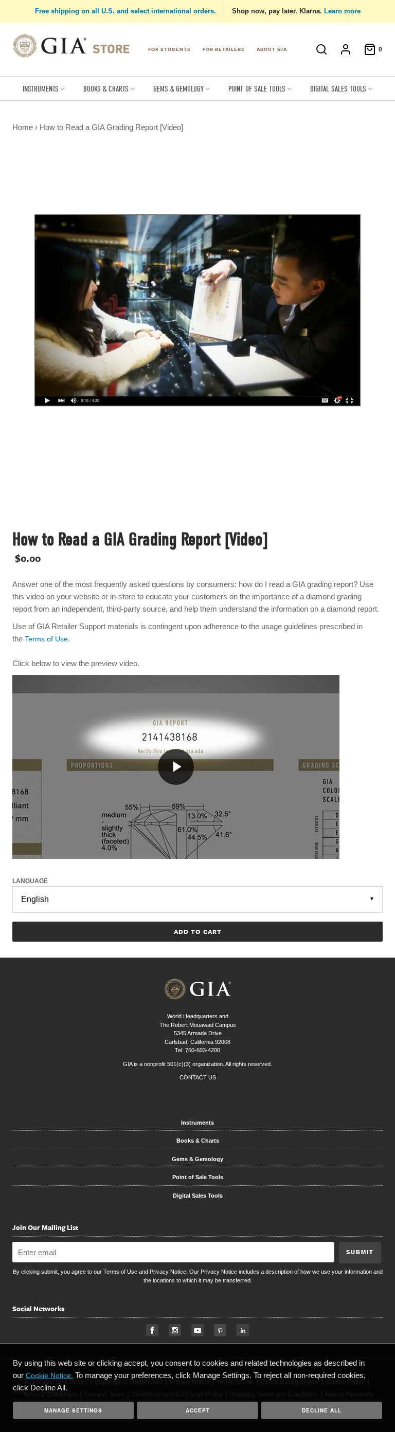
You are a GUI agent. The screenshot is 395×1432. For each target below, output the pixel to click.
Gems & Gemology (197, 1159)
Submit (360, 1252)
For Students (169, 48)
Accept (198, 1410)
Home (22, 127)
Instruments (197, 1122)
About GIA (272, 48)
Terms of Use (120, 1272)
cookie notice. (49, 1375)
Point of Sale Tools (197, 1177)
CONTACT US (197, 1077)
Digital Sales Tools (198, 1195)
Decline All (322, 1410)
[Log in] (345, 49)
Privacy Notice (168, 1272)
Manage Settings (73, 1410)
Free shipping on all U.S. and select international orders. (125, 11)
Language (30, 881)
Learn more (342, 11)
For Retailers (224, 48)
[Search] (321, 49)
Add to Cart (198, 931)
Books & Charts (197, 1140)
